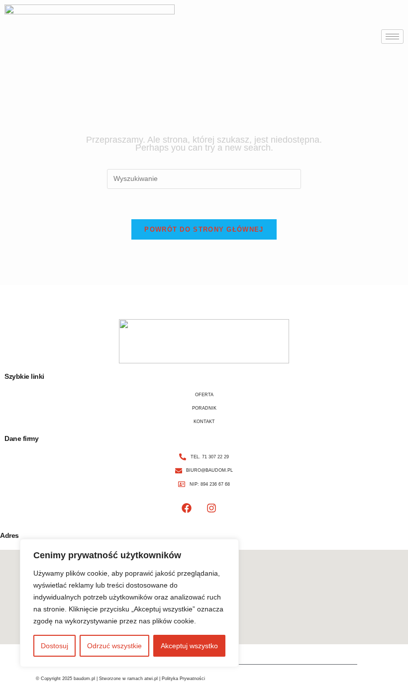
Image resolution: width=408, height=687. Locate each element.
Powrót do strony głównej (203, 229)
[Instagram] (211, 508)
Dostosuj (54, 646)
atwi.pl (151, 678)
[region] (129, 603)
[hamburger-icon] (392, 36)
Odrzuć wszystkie (114, 646)
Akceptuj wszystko (189, 646)
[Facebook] (187, 508)
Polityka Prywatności (183, 678)
